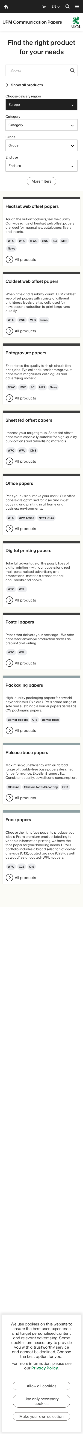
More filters (42, 181)
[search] (67, 6)
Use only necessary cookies (41, 1401)
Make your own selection (41, 1416)
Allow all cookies (41, 1385)
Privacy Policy (44, 1368)
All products (25, 259)
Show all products (27, 84)
